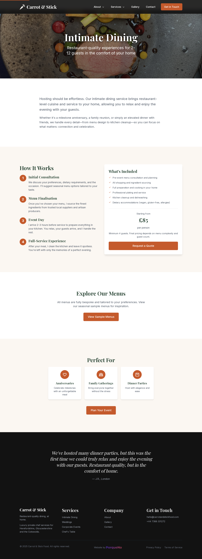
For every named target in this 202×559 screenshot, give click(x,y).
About (98, 6)
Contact (150, 6)
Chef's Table (68, 531)
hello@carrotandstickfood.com (163, 517)
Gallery (135, 6)
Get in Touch (171, 6)
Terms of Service (173, 547)
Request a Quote (143, 245)
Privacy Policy (153, 547)
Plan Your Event (101, 410)
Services (116, 6)
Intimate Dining (69, 517)
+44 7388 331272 (156, 521)
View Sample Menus (101, 316)
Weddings (67, 522)
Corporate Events (71, 527)
